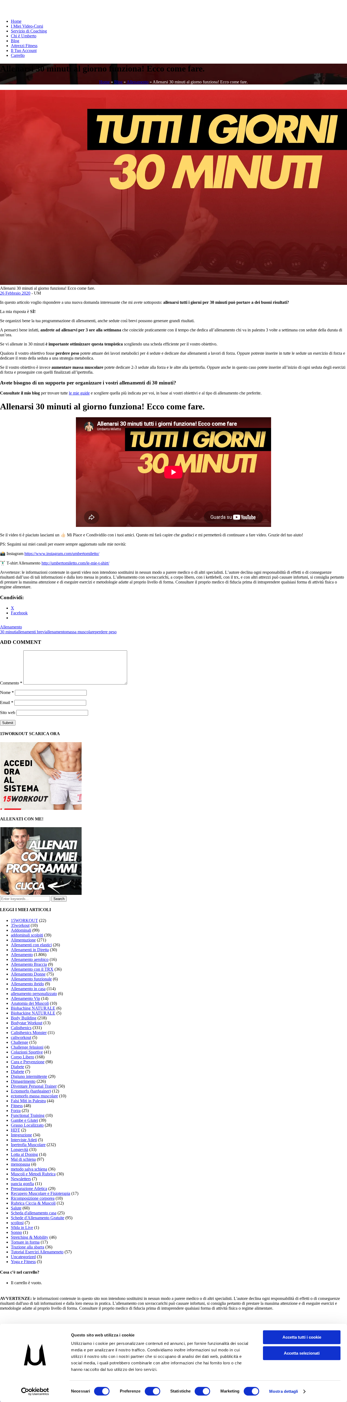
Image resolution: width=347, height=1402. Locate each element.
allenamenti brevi (31, 632)
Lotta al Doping (24, 1154)
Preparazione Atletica (29, 1188)
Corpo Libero (22, 1057)
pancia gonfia (22, 1183)
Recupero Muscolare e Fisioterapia (40, 1193)
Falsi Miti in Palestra (28, 1100)
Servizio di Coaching (29, 31)
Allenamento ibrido (27, 984)
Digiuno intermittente (29, 1076)
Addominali (21, 930)
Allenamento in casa (28, 988)
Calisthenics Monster (29, 1032)
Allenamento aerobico (30, 959)
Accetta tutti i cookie (301, 1337)
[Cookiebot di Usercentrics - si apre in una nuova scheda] (35, 1391)
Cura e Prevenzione (27, 1061)
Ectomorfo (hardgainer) (31, 1091)
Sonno (16, 1232)
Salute (16, 1208)
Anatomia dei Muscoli (30, 1003)
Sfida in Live (22, 1227)
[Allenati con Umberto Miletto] (41, 893)
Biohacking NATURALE (33, 1013)
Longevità (19, 1149)
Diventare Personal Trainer (34, 1086)
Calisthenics (21, 1027)
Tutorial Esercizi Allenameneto (37, 1252)
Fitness (17, 1105)
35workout (20, 925)
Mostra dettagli (283, 1391)
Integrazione (21, 1135)
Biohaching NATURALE (33, 1008)
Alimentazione (23, 940)
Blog (15, 40)
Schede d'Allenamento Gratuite (37, 1217)
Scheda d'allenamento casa (33, 1213)
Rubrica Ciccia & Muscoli (33, 1203)
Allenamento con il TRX (32, 969)
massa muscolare (80, 632)
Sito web (7, 712)
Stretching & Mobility (29, 1237)
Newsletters (21, 1178)
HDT (15, 1130)
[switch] (152, 1391)
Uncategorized (23, 1256)
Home (16, 21)
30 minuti (8, 632)
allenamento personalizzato (34, 993)
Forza (16, 1110)
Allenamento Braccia (29, 964)
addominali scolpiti (27, 935)
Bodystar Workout (26, 1022)
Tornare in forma (25, 1242)
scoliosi (17, 1222)
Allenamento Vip (25, 998)
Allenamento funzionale (31, 979)
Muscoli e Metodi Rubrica (33, 1174)
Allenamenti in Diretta (30, 949)
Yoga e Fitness (23, 1261)
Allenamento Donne (28, 974)
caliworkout (21, 1037)
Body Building (23, 1018)
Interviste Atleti (24, 1139)
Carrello (18, 55)
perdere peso (106, 632)
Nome (7, 692)
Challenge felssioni (27, 1047)
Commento (11, 683)
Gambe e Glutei (24, 1120)
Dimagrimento (23, 1081)
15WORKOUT (24, 920)
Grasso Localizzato (27, 1125)
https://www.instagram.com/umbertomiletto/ (61, 553)
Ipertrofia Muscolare (28, 1144)
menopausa (20, 1164)
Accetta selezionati (302, 1353)
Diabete (17, 1066)
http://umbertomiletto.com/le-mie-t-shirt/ (75, 563)
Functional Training (27, 1115)
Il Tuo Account (24, 50)
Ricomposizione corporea (32, 1198)
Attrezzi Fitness (24, 45)
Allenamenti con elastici (31, 945)
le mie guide (79, 393)
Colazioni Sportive (27, 1052)
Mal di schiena (23, 1159)
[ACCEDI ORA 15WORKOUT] (41, 808)
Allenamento (138, 82)
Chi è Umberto (23, 36)
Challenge (19, 1042)
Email (6, 702)
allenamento (56, 632)
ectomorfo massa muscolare (34, 1096)
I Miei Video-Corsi (27, 26)
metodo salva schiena (29, 1169)
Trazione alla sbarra (27, 1247)
